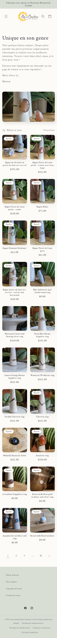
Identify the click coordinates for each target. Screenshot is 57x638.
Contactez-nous (13, 595)
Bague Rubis (42, 206)
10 (41, 555)
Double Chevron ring (14, 416)
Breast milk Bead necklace (42, 535)
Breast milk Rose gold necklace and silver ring (42, 495)
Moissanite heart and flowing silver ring (14, 335)
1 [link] (8, 555)
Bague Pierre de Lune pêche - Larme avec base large (42, 165)
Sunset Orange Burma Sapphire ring (15, 376)
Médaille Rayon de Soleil (14, 455)
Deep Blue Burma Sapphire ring (42, 335)
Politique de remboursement (32, 623)
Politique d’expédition (30, 632)
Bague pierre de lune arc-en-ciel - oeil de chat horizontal (14, 292)
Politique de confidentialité (19, 628)
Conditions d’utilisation (41, 628)
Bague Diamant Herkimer (15, 248)
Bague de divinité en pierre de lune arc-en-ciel (14, 164)
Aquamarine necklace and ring (15, 537)
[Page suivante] (49, 556)
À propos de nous (14, 588)
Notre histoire (12, 575)
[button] (6, 16)
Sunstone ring (42, 455)
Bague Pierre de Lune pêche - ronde (14, 208)
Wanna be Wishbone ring (42, 375)
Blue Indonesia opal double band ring (42, 291)
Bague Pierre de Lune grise (42, 249)
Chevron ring (42, 416)
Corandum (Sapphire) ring (14, 494)
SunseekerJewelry (17, 619)
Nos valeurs (11, 582)
